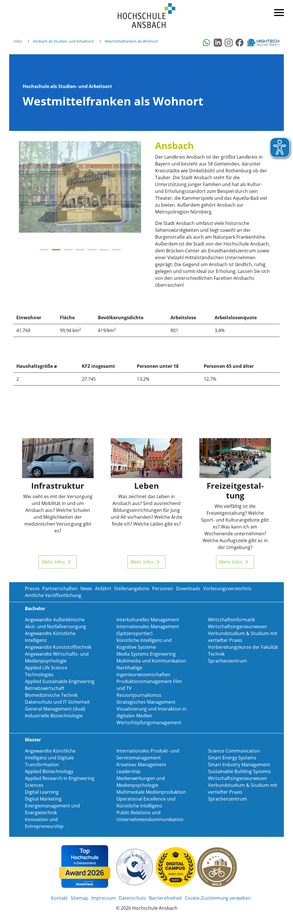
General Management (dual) (55, 709)
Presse (32, 588)
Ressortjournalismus (138, 695)
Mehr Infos (53, 562)
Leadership (128, 771)
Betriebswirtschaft (44, 688)
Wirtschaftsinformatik (231, 619)
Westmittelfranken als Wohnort (131, 41)
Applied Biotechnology (49, 771)
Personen (162, 588)
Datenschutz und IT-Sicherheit (57, 702)
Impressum (103, 898)
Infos (17, 41)
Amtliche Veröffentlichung (53, 595)
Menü (278, 11)
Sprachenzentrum (227, 661)
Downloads (188, 588)
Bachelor (35, 608)
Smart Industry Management (239, 764)
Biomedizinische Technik (51, 695)
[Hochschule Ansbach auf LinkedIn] (218, 43)
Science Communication (234, 751)
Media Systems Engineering (146, 654)
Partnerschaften (60, 588)
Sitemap (79, 898)
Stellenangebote (131, 588)
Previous (10, 193)
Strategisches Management (145, 702)
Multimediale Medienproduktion (151, 792)
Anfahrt (103, 588)
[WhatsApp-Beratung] (207, 43)
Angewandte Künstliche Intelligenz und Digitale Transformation (50, 758)
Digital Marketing (43, 799)
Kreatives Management (141, 764)
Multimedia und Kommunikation (151, 661)
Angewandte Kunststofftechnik (58, 647)
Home (146, 16)
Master (33, 740)
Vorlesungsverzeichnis (227, 588)
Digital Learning (42, 792)
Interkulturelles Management (147, 619)
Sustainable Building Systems (239, 771)
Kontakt (59, 898)
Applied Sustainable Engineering (59, 681)
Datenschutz (132, 898)
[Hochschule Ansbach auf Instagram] (229, 43)
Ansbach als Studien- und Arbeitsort (63, 41)
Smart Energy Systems (232, 758)
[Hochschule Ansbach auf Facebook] (239, 43)
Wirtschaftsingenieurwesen (237, 626)
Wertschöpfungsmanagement (148, 722)
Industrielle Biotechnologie (54, 716)
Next (149, 193)
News (86, 588)
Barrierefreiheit (165, 898)
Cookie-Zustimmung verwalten (218, 898)
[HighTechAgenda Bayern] (265, 43)
